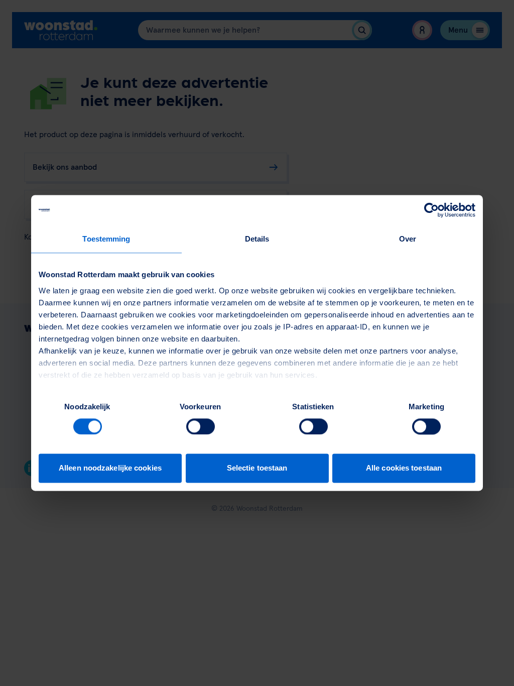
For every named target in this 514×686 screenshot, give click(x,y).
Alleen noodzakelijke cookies (110, 468)
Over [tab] (407, 239)
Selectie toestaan (257, 468)
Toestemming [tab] (106, 239)
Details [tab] (257, 239)
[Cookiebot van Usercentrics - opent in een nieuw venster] (431, 209)
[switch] (200, 426)
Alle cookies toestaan (404, 468)
